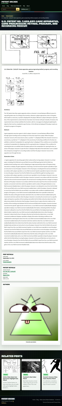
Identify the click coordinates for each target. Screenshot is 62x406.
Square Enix (6, 275)
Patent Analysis (9, 16)
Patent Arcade (8, 399)
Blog (8, 6)
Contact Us (57, 400)
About (28, 6)
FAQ (24, 6)
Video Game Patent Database (47, 400)
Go (17, 9)
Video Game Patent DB (16, 6)
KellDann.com (24, 9)
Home (3, 6)
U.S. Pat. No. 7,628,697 (9, 271)
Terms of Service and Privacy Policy (51, 402)
